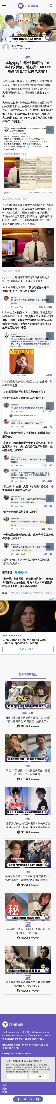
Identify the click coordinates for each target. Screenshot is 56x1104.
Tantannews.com (11, 1032)
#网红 (47, 593)
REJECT (17, 1077)
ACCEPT (38, 1077)
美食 (4, 1088)
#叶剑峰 (36, 593)
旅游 (4, 1084)
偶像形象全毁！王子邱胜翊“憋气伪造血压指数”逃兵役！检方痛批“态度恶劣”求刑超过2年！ (28, 878)
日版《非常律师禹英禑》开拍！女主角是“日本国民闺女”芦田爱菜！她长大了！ (28, 719)
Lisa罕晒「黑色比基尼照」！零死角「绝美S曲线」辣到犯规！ (28, 930)
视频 (4, 1092)
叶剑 (17, 572)
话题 (31, 713)
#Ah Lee (14, 593)
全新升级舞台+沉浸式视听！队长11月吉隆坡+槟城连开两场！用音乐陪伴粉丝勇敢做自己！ (28, 825)
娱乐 (28, 58)
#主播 (25, 593)
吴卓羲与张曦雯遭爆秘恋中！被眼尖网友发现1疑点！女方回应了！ (28, 983)
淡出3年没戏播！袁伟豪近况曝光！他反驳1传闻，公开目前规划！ (28, 772)
